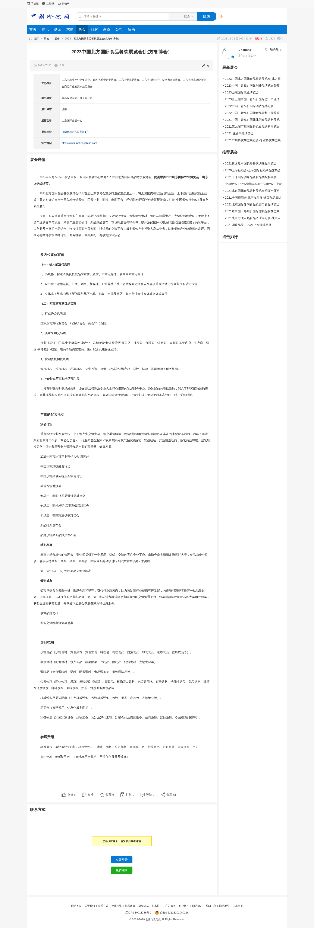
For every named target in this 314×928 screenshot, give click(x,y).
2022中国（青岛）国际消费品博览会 (249, 106)
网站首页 (76, 905)
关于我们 (90, 905)
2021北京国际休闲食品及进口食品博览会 (252, 204)
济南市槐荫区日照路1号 (75, 131)
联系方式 (103, 905)
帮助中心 (211, 905)
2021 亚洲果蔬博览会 (239, 133)
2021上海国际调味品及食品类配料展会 (251, 177)
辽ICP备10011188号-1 (138, 912)
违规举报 (238, 905)
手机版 (35, 3)
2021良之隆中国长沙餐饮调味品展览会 (251, 163)
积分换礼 (184, 905)
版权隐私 (143, 905)
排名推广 (157, 905)
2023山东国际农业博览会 (242, 92)
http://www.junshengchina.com (79, 143)
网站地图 (224, 905)
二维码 (50, 3)
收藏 (110, 794)
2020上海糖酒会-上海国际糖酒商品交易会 (253, 170)
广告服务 (170, 905)
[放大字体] (203, 65)
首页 (36, 38)
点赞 (71, 794)
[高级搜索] (219, 16)
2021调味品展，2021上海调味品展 (248, 225)
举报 (91, 794)
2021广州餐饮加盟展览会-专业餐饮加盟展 (253, 140)
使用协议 (117, 905)
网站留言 (197, 905)
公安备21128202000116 (174, 912)
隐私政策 (130, 905)
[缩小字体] (208, 65)
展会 (46, 38)
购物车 (65, 3)
